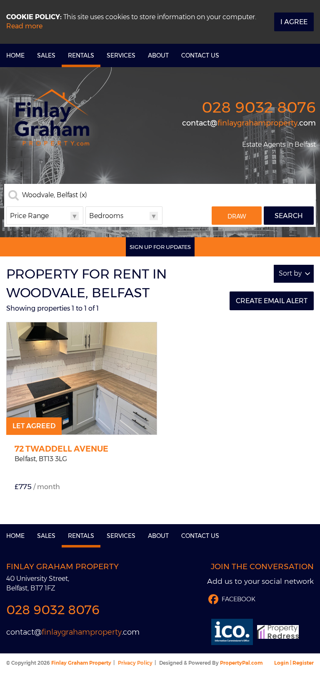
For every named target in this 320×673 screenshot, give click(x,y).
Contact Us (200, 55)
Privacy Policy (135, 663)
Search (289, 216)
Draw (237, 216)
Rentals (81, 55)
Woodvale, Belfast (54, 195)
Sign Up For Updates (160, 247)
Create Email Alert (272, 301)
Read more (24, 26)
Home (15, 55)
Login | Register (294, 663)
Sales (46, 55)
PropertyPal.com (241, 663)
